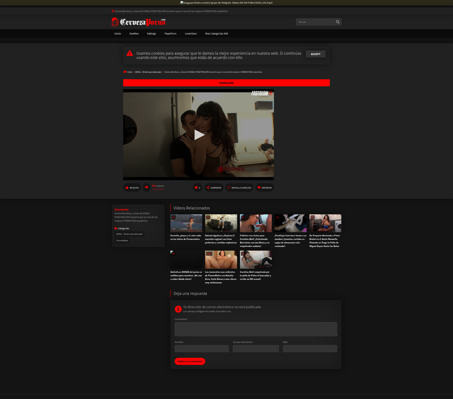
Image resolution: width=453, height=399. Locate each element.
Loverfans (191, 33)
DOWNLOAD (226, 83)
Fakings (151, 33)
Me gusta (134, 187)
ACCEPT (315, 54)
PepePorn (170, 33)
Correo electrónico (243, 342)
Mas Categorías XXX (216, 33)
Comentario (182, 319)
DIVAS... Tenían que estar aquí (148, 72)
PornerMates (122, 240)
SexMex (134, 33)
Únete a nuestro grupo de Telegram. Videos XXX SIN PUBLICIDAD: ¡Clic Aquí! (233, 2)
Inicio (117, 33)
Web (285, 342)
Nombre (180, 342)
